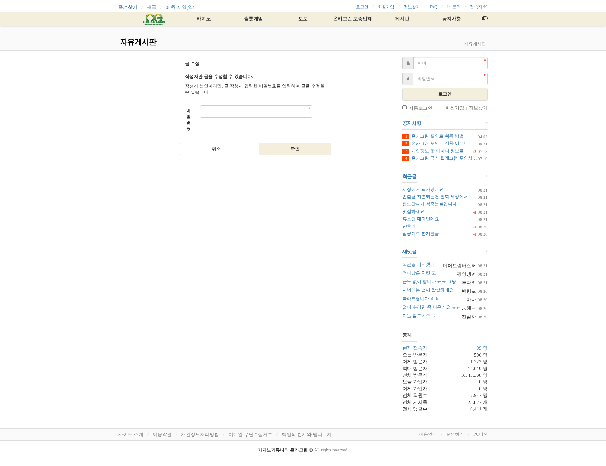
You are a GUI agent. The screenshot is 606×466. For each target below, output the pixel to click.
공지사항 (451, 18)
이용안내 (428, 434)
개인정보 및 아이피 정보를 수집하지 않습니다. (454, 151)
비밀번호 (188, 120)
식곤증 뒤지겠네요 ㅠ (423, 264)
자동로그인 (420, 108)
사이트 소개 (130, 434)
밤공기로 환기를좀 (420, 233)
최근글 (409, 176)
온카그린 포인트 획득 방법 (434, 136)
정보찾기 (412, 6)
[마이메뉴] (484, 19)
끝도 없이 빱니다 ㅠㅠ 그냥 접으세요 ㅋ (441, 281)
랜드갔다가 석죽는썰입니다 (429, 204)
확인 (295, 148)
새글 (151, 7)
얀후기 (409, 226)
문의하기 (455, 434)
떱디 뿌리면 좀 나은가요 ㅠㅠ (431, 307)
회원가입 (386, 6)
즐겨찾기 (127, 7)
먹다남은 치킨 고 (419, 273)
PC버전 (480, 434)
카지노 (204, 18)
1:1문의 (453, 6)
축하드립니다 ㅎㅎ (420, 298)
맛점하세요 (413, 211)
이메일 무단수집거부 (250, 434)
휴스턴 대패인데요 (420, 218)
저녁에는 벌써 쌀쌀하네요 (428, 290)
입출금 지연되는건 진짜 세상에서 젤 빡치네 (445, 196)
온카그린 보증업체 (352, 18)
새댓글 (409, 251)
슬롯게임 (253, 18)
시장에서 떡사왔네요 (422, 189)
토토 (303, 18)
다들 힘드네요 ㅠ (419, 315)
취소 (216, 148)
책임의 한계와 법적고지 (307, 434)
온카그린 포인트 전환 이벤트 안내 (441, 143)
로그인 (362, 6)
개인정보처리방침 (200, 434)
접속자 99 (479, 6)
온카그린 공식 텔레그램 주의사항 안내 (446, 158)
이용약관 (162, 434)
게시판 (402, 18)
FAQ (433, 6)
